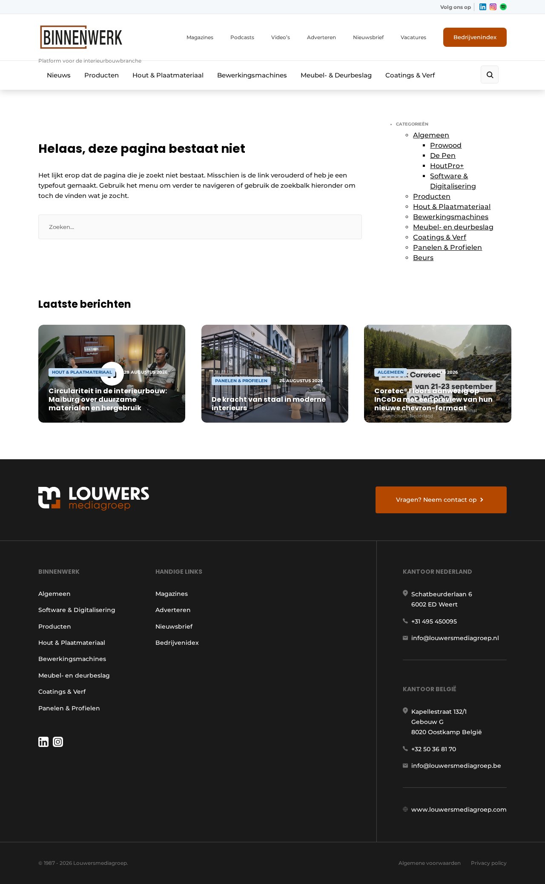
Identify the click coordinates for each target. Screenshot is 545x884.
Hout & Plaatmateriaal (168, 75)
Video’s (280, 37)
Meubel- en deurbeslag (453, 227)
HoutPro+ (447, 166)
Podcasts (242, 37)
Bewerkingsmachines (252, 75)
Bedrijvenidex (177, 643)
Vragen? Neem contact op (436, 500)
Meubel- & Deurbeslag (336, 75)
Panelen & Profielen (447, 247)
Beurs (423, 258)
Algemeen (431, 135)
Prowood (446, 145)
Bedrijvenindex (474, 37)
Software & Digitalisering (76, 610)
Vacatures (413, 37)
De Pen (443, 156)
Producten (101, 75)
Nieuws (59, 75)
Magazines (199, 37)
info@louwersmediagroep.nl (455, 638)
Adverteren (321, 37)
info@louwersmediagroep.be (456, 766)
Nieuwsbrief (368, 37)
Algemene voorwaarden (430, 863)
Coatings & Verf (410, 75)
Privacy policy (489, 863)
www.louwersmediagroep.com (459, 809)
